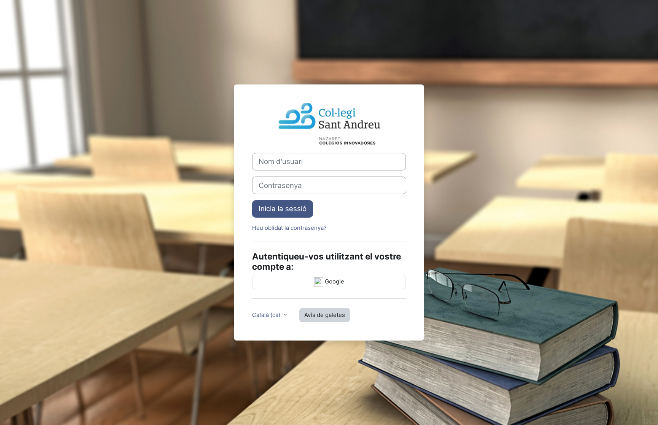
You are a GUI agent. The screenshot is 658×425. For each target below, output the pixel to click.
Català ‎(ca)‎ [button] (267, 314)
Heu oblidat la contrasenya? (289, 227)
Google (333, 281)
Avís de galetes (324, 314)
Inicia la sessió (283, 208)
